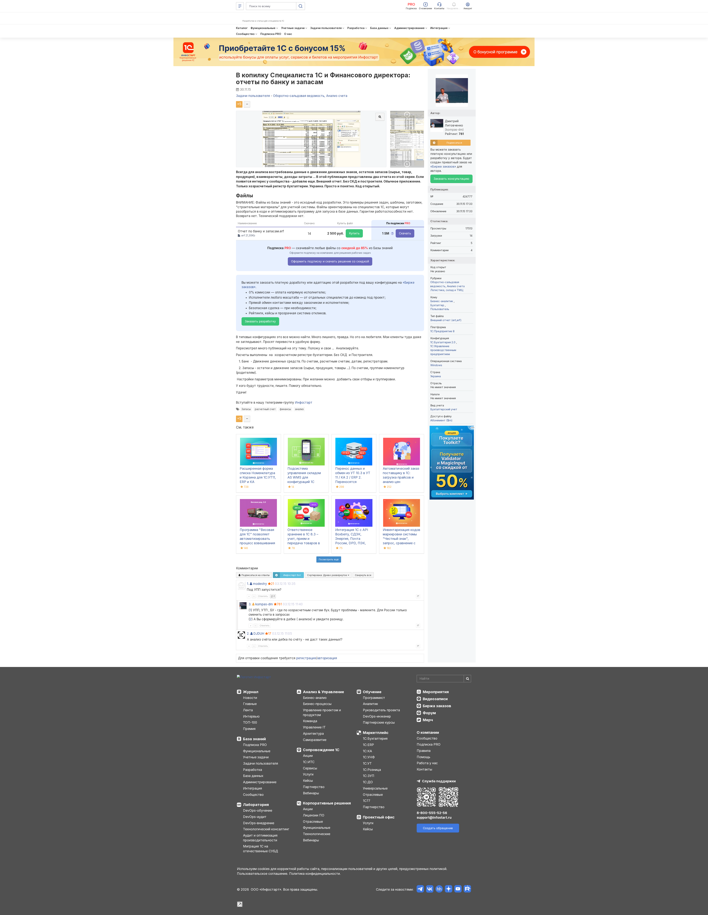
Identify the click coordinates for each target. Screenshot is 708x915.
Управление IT (314, 727)
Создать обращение (438, 828)
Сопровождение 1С (321, 750)
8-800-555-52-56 (432, 813)
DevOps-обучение (257, 810)
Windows (436, 365)
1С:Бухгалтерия (375, 738)
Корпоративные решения (327, 803)
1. (248, 584)
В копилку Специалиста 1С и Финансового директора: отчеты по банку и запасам (323, 78)
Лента (248, 710)
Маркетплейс (375, 732)
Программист (374, 698)
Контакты (424, 769)
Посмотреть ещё (329, 559)
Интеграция (252, 788)
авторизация (327, 658)
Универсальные (375, 788)
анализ (299, 409)
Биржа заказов (437, 706)
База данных (253, 776)
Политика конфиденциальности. (315, 874)
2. (248, 633)
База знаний (254, 739)
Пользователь (439, 309)
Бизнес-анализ (315, 698)
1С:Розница (372, 770)
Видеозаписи (435, 699)
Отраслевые (313, 821)
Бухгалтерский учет (443, 409)
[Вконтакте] (429, 889)
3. (250, 604)
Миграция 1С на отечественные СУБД (260, 848)
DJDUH (259, 633)
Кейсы (308, 780)
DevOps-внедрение (258, 823)
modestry (260, 584)
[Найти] (467, 678)
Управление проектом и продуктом (322, 712)
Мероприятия (436, 692)
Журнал (250, 692)
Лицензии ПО (313, 815)
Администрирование (259, 782)
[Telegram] (420, 889)
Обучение (372, 692)
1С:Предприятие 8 (442, 331)
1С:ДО (368, 782)
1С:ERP (368, 745)
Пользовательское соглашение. (262, 874)
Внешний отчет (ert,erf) (445, 320)
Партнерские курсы (379, 722)
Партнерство (313, 787)
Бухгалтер (437, 305)
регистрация (306, 658)
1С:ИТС (309, 762)
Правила (424, 751)
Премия (249, 729)
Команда (310, 721)
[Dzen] (448, 889)
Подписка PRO (255, 745)
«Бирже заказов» (443, 166)
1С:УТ (367, 763)
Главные (250, 704)
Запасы (246, 409)
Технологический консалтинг (266, 829)
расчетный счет (265, 409)
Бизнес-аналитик (442, 301)
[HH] (439, 889)
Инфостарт (303, 402)
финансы (285, 409)
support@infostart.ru (434, 817)
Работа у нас (427, 763)
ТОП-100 (250, 722)
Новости (250, 698)
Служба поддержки (439, 781)
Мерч (428, 720)
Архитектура (313, 733)
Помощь (423, 757)
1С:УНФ (369, 757)
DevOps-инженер (377, 716)
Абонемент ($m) (441, 420)
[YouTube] (458, 889)
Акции (308, 756)
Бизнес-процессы (317, 704)
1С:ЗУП (368, 776)
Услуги (308, 774)
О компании (428, 732)
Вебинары (311, 793)
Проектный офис (379, 817)
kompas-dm (264, 604)
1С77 (366, 801)
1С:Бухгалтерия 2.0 (443, 342)
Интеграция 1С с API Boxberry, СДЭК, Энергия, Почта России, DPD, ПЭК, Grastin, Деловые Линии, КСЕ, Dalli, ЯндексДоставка (351, 543)
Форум (429, 713)
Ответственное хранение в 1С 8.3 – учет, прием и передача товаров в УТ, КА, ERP (303, 538)
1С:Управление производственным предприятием (443, 350)
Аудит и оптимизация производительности (260, 837)
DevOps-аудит (254, 817)
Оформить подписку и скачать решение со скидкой (330, 261)
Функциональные (256, 751)
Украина (435, 376)
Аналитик (370, 704)
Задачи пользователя (260, 763)
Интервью (251, 716)
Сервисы (310, 768)
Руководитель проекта (381, 710)
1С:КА (367, 751)
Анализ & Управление (323, 692)
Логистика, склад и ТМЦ (446, 290)
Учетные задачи (256, 757)
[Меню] (240, 6)
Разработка (252, 770)
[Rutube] (467, 889)
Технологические (316, 834)
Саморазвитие (314, 740)
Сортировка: (327, 575)
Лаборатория (256, 804)
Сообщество (253, 795)
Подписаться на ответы (255, 575)
